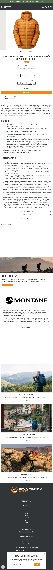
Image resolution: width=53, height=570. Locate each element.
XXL (30, 83)
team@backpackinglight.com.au (26, 508)
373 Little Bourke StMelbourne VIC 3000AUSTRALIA (26, 501)
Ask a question (26, 214)
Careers (26, 522)
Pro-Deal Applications (26, 525)
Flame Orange (25, 76)
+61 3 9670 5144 (26, 505)
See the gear (26, 400)
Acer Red (34, 76)
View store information (9, 101)
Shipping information (26, 211)
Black (18, 76)
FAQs (26, 513)
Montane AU (26, 54)
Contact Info (26, 520)
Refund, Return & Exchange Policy (26, 531)
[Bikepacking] (26, 458)
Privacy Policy (26, 538)
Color (26, 73)
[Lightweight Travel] (26, 418)
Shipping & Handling (26, 529)
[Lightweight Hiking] (26, 378)
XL (26, 83)
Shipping (24, 68)
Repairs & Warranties (26, 534)
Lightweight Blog (26, 518)
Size (25, 80)
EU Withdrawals (26, 543)
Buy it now (26, 92)
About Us (27, 515)
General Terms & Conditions (26, 536)
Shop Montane (7, 285)
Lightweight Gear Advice (26, 541)
